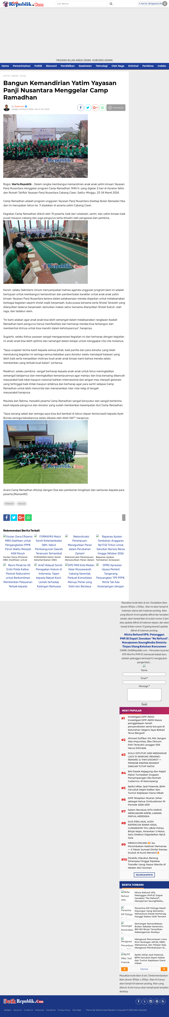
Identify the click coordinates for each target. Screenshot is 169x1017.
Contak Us (28, 1010)
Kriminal (133, 65)
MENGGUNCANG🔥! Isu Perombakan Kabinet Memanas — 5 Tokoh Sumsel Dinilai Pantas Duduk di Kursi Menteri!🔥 (147, 847)
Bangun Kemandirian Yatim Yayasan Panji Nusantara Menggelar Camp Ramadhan (60, 90)
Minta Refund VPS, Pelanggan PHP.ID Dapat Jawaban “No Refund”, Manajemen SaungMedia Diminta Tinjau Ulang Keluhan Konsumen (149, 896)
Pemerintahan (22, 65)
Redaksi (7, 1010)
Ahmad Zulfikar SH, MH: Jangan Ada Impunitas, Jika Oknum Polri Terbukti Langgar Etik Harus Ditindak (147, 743)
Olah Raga (118, 65)
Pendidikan (68, 65)
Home (5, 65)
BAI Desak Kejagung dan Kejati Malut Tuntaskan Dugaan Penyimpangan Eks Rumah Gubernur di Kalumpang (147, 776)
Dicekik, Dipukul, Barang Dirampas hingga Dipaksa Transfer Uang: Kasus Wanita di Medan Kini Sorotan (147, 863)
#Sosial (21, 503)
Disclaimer (51, 1010)
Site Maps (76, 1010)
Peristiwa (148, 65)
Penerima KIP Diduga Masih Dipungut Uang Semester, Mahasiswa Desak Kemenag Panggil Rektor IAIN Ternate (150, 912)
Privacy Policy (64, 1010)
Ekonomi (51, 65)
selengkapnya (144, 875)
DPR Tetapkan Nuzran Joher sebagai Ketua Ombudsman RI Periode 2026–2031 (146, 801)
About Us (17, 1010)
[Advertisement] (84, 33)
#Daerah (9, 503)
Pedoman (39, 1010)
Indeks (162, 65)
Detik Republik (140, 1010)
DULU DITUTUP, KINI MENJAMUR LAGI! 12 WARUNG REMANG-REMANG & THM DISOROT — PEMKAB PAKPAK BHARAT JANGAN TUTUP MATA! (147, 760)
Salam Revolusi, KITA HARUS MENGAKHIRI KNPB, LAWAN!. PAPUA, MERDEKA (145, 813)
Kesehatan (85, 65)
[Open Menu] (164, 3)
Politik (38, 65)
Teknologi (102, 65)
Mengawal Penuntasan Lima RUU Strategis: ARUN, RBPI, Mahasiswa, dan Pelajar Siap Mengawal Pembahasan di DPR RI (151, 943)
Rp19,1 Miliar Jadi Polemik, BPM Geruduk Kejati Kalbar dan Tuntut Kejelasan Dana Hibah (146, 789)
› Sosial (22, 76)
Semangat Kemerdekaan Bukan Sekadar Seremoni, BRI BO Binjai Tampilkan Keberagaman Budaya (149, 927)
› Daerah (14, 76)
